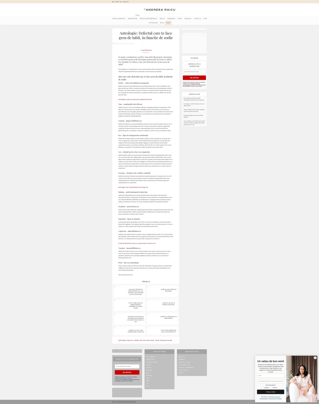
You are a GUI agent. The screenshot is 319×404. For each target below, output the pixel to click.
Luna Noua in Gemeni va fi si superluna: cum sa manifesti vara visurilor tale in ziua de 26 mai (135, 319)
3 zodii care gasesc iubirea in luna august (168, 290)
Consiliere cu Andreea (184, 362)
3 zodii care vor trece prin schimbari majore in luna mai (136, 331)
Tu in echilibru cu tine (184, 365)
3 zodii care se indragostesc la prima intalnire (168, 317)
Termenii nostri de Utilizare (275, 398)
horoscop (147, 340)
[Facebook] (114, 392)
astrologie (122, 340)
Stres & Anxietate (118, 18)
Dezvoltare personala (148, 18)
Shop (168, 23)
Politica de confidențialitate (186, 367)
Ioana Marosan (147, 50)
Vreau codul (270, 392)
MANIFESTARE (132, 18)
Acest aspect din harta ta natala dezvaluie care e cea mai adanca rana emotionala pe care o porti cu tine (135, 291)
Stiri (205, 18)
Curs (121, 1)
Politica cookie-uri (183, 370)
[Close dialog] (315, 357)
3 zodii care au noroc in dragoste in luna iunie (168, 303)
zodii (157, 340)
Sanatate (187, 18)
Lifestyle (197, 18)
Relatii (162, 18)
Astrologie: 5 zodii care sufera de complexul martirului (135, 99)
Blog (113, 1)
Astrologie (153, 23)
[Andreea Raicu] (159, 8)
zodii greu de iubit (166, 340)
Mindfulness (182, 359)
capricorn (130, 340)
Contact (117, 1)
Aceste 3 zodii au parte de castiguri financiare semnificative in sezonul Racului (135, 305)
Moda (180, 18)
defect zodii (138, 340)
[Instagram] (114, 389)
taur (153, 340)
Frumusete (171, 18)
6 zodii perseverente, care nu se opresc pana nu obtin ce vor (137, 243)
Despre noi (126, 1)
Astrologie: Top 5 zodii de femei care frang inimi (133, 187)
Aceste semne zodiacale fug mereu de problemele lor (168, 331)
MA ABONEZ (194, 78)
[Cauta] (182, 15)
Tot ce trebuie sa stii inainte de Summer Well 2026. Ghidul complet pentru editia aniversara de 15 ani (194, 122)
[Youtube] (114, 394)
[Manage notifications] (315, 400)
